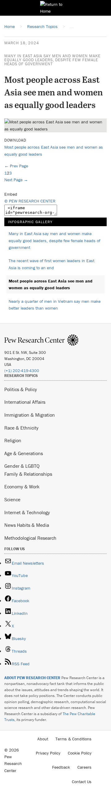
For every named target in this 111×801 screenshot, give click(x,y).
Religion (12, 440)
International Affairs (24, 402)
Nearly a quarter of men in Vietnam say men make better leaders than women (55, 304)
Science (12, 499)
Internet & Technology (27, 512)
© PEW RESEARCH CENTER (30, 201)
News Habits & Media (26, 525)
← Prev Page (16, 166)
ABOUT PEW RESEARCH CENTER (32, 677)
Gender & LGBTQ (21, 466)
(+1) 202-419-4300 (21, 370)
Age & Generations (23, 453)
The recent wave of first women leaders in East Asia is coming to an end (51, 264)
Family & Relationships (28, 474)
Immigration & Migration (29, 415)
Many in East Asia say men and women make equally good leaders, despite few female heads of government (52, 59)
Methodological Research (30, 538)
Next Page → (16, 179)
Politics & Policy (20, 389)
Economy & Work (21, 486)
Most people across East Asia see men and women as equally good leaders (50, 284)
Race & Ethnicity (21, 428)
